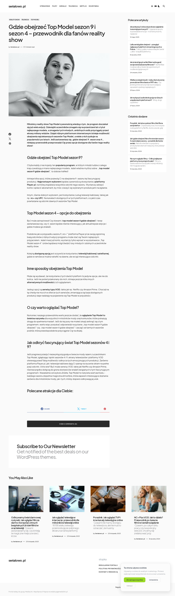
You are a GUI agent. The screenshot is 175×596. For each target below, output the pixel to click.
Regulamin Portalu (108, 565)
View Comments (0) (68, 424)
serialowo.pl (17, 6)
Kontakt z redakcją (108, 572)
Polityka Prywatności (110, 569)
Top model (35, 19)
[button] (155, 6)
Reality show (14, 19)
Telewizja (25, 19)
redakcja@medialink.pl (59, 592)
